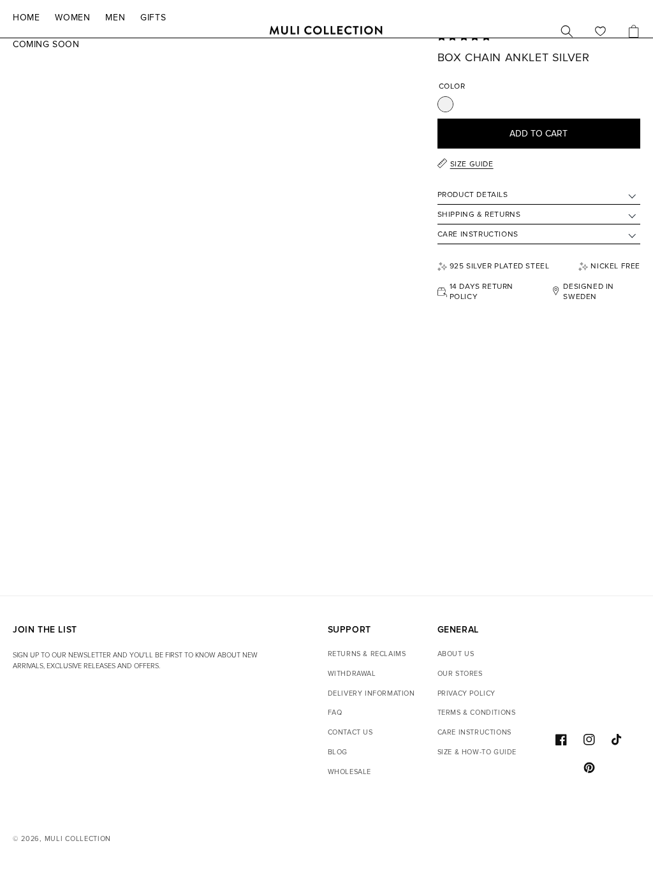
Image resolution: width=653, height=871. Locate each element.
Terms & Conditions (476, 712)
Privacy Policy (466, 693)
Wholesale (349, 772)
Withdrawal (352, 674)
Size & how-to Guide (477, 752)
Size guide (472, 164)
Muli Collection (78, 839)
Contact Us (350, 732)
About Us (455, 654)
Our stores (460, 674)
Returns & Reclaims (367, 654)
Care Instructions (474, 732)
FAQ (335, 712)
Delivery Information (371, 693)
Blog (338, 752)
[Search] (567, 31)
